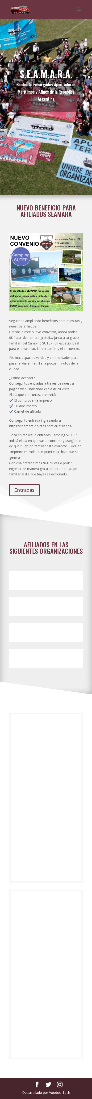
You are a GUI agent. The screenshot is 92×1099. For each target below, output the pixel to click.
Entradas (24, 490)
